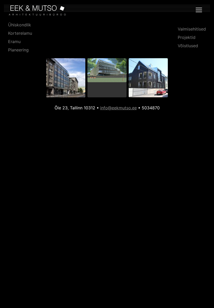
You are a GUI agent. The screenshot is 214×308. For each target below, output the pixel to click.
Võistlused (188, 45)
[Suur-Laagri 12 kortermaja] (148, 78)
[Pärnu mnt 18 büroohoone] (65, 78)
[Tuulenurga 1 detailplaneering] (107, 71)
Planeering (18, 49)
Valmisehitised (192, 29)
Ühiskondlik (19, 24)
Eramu (14, 41)
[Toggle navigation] (199, 10)
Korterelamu (20, 33)
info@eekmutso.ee (118, 107)
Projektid (186, 37)
